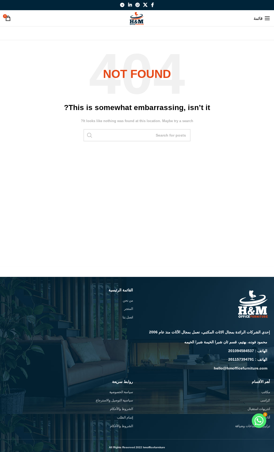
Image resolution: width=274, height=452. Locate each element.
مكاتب (265, 392)
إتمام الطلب (125, 417)
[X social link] (145, 5)
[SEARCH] (89, 135)
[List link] (205, 342)
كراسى (265, 400)
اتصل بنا (128, 317)
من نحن (128, 300)
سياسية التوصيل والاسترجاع (114, 400)
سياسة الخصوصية (121, 392)
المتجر (128, 309)
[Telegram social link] (122, 5)
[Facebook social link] (152, 5)
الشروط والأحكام (121, 409)
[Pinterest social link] (137, 5)
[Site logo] (137, 18)
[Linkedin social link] (130, 5)
